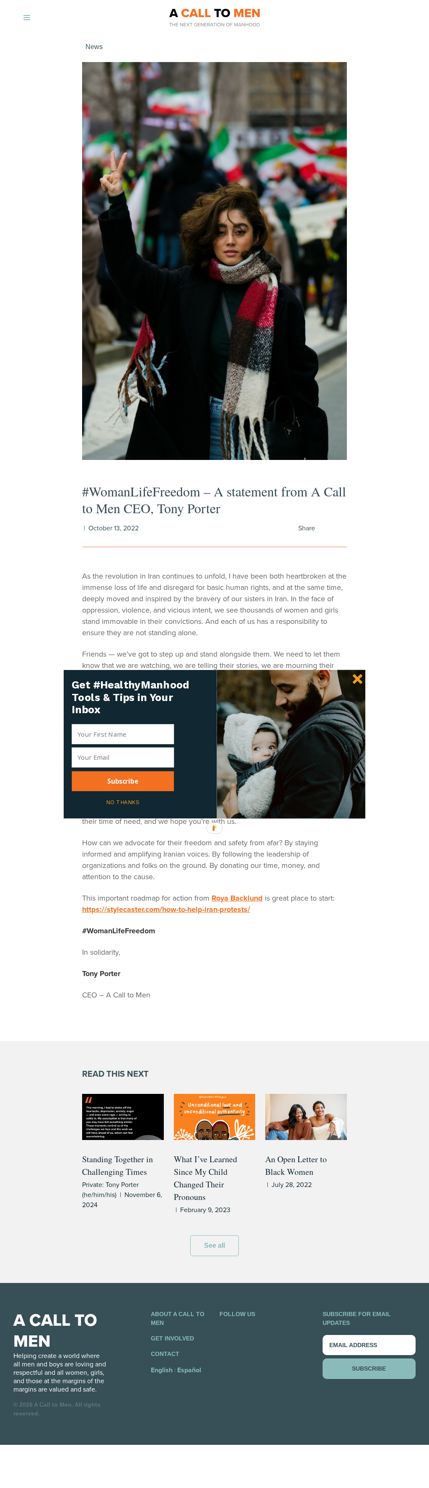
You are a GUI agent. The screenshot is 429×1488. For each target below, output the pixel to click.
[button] (134, 697)
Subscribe (122, 780)
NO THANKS (122, 801)
